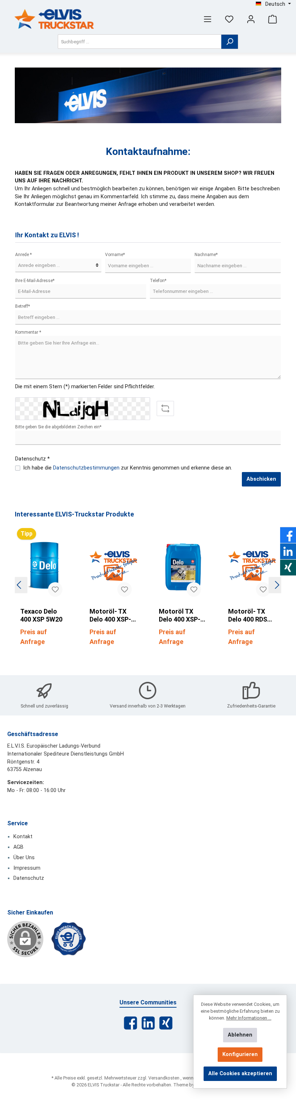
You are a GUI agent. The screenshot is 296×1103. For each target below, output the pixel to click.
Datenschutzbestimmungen (86, 468)
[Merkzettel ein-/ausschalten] (55, 589)
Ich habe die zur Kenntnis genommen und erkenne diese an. (127, 468)
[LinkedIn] (148, 1023)
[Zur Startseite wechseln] (54, 19)
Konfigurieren (240, 1054)
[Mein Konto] (251, 19)
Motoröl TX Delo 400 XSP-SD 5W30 (179, 615)
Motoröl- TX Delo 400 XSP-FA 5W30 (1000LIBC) (110, 615)
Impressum (26, 868)
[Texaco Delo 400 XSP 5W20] (44, 566)
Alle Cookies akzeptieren (240, 1073)
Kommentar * (28, 332)
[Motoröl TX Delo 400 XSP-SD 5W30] (182, 566)
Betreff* (22, 306)
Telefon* (158, 280)
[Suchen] (229, 41)
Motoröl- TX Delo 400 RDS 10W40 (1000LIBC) (247, 615)
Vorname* (115, 254)
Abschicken (261, 479)
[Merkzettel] (229, 19)
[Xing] (166, 1023)
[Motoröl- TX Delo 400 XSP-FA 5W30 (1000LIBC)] (113, 566)
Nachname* (206, 254)
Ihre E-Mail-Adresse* (35, 280)
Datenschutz (28, 878)
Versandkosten (163, 1078)
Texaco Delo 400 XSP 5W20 (41, 615)
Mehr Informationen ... (248, 1018)
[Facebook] (130, 1023)
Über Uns (24, 858)
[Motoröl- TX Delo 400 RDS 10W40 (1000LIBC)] (251, 566)
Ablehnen (240, 1035)
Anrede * (23, 254)
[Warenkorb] (273, 19)
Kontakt (22, 837)
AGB (18, 847)
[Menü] (208, 19)
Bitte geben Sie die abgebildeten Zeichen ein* (58, 426)
